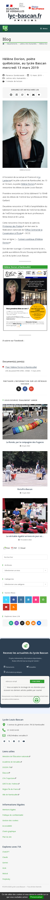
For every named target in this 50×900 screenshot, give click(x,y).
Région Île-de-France (10, 789)
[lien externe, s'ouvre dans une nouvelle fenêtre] (16, 8)
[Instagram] (21, 599)
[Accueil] (3, 44)
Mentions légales (9, 809)
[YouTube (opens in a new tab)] (32, 20)
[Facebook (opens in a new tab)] (25, 20)
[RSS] (13, 607)
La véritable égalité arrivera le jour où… (25, 536)
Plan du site (7, 837)
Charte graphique (9, 831)
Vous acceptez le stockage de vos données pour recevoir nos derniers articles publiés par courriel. (24, 688)
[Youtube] (6, 607)
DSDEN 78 (6, 767)
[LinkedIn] (28, 599)
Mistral (33, 95)
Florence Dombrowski (15, 75)
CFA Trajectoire (8, 778)
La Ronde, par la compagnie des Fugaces (25, 442)
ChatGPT (11, 95)
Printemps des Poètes (12, 226)
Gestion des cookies (10, 820)
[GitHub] (43, 599)
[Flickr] (36, 599)
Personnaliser (36, 897)
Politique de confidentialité (12, 815)
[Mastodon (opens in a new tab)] (15, 20)
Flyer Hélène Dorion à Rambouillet (21, 367)
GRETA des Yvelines (10, 784)
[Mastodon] (4, 741)
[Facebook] (13, 599)
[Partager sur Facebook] (25, 388)
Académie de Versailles (11, 762)
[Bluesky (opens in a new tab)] (18, 20)
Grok (22, 95)
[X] (6, 599)
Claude (28, 95)
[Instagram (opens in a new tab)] (28, 20)
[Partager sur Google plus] (31, 388)
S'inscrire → (37, 681)
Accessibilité (7, 826)
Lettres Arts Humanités (16, 78)
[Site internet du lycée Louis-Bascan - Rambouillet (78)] (25, 16)
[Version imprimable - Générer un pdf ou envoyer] (14, 548)
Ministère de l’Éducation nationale (15, 756)
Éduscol (5, 773)
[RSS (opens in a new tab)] (35, 20)
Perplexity (16, 95)
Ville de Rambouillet (10, 794)
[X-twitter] (9, 741)
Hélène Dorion (27, 184)
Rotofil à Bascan (24, 489)
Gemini (39, 95)
